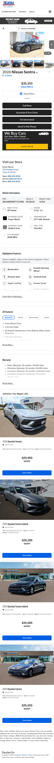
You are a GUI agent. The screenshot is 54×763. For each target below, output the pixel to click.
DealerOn (18, 755)
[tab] (8, 317)
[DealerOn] (8, 752)
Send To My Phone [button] (27, 126)
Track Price (28, 93)
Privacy (30, 755)
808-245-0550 (14, 176)
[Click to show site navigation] (50, 12)
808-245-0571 (15, 179)
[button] (8, 11)
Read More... (8, 345)
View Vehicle (27, 473)
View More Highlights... (12, 297)
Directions (22, 11)
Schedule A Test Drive (27, 112)
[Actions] (49, 72)
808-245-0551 (14, 181)
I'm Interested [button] (27, 119)
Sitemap (24, 755)
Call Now (27, 105)
